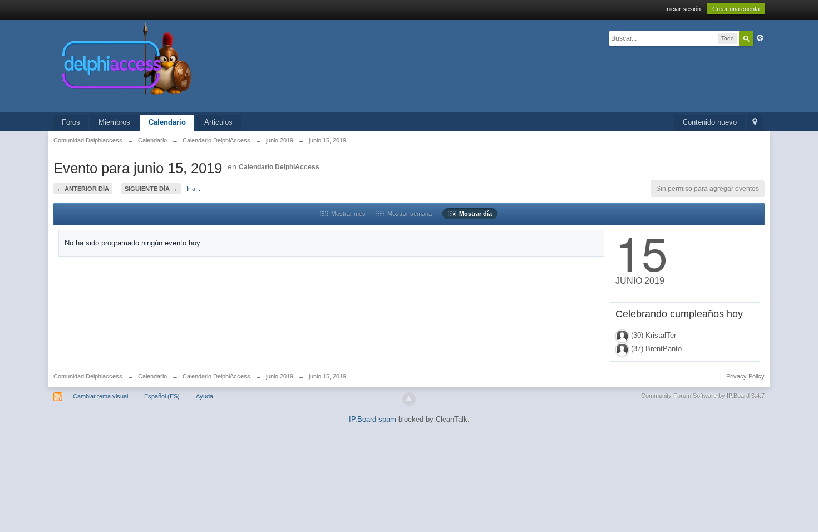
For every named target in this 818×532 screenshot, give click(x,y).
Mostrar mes (347, 213)
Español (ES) (162, 396)
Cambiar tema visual (100, 396)
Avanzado (760, 37)
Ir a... (193, 188)
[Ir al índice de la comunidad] (244, 65)
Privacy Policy (745, 376)
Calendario (167, 122)
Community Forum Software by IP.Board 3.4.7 (703, 395)
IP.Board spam (372, 419)
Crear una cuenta (736, 9)
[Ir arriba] (409, 399)
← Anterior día (83, 188)
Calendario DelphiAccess (279, 167)
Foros (71, 122)
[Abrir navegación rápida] (755, 123)
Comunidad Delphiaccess (87, 376)
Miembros (114, 122)
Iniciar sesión (683, 9)
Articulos (218, 122)
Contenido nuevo (710, 122)
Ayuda (204, 396)
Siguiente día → (151, 188)
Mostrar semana (408, 213)
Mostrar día (474, 213)
